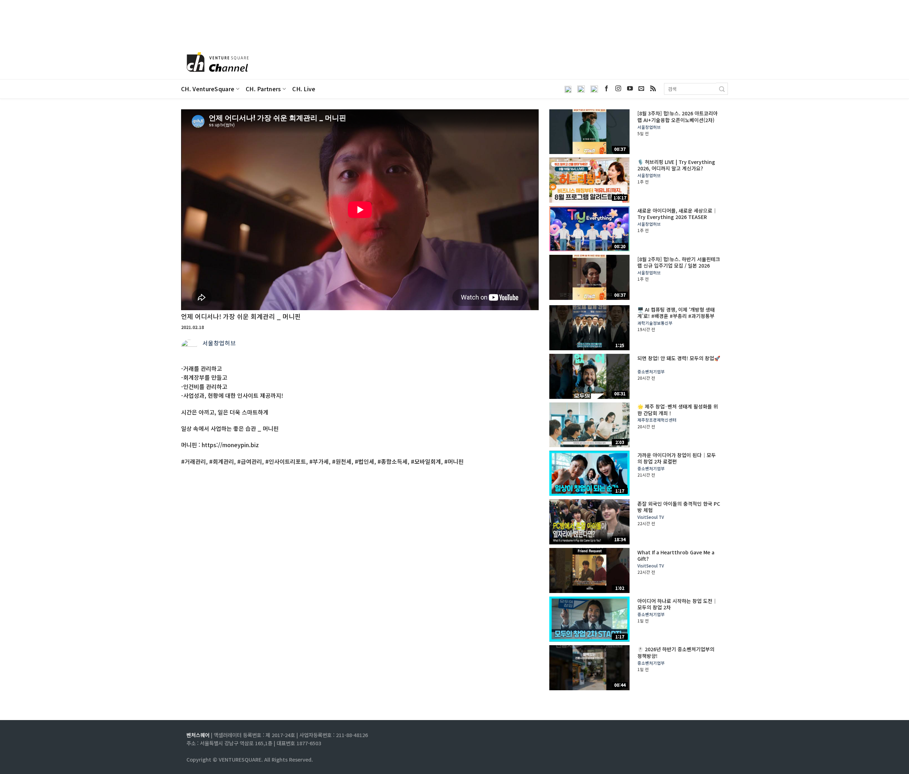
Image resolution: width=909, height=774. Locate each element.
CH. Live (304, 89)
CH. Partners (263, 89)
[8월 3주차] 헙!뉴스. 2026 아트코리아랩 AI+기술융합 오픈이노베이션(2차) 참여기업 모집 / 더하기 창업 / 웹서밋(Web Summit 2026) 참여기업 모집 (677, 123)
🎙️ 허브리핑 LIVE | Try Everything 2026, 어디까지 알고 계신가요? (676, 165)
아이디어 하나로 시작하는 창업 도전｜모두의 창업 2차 (677, 604)
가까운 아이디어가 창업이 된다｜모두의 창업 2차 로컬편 (676, 458)
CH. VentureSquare (207, 89)
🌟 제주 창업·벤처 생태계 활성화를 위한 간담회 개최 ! (677, 409)
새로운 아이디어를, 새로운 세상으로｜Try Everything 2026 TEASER (677, 213)
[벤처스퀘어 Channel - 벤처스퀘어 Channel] (216, 62)
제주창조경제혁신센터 (656, 420)
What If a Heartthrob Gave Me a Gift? (675, 555)
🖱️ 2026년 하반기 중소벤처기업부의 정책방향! (675, 652)
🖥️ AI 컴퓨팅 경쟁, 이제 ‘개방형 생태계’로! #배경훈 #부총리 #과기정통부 (676, 312)
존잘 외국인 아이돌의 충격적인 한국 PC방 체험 (678, 506)
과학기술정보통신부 (655, 323)
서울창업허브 (219, 343)
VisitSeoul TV (650, 517)
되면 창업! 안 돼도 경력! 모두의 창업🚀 (678, 358)
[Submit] (722, 89)
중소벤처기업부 (651, 371)
